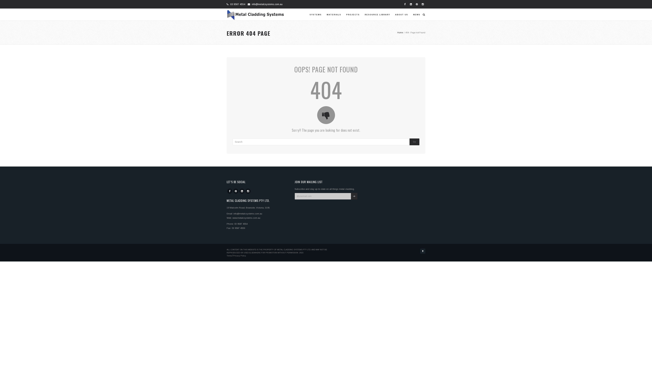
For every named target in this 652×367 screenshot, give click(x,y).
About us (401, 15)
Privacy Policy (239, 256)
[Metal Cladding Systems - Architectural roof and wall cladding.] (255, 15)
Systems (316, 15)
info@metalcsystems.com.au (267, 4)
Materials (334, 15)
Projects (353, 15)
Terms (229, 256)
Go (414, 142)
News (416, 15)
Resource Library (377, 15)
